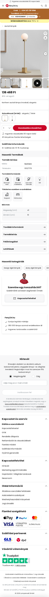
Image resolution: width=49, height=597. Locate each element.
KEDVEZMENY (23, 17)
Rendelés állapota (10, 436)
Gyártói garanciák (10, 453)
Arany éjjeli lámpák (33, 268)
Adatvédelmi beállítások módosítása (19, 574)
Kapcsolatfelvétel (13, 460)
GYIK (4, 432)
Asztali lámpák (10, 26)
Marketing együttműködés (14, 470)
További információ (13, 227)
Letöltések (8, 249)
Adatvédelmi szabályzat (13, 495)
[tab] (24, 436)
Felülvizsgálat (10, 241)
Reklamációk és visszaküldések (16, 440)
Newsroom (7, 478)
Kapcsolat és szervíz (14, 419)
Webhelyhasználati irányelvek (16, 499)
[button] (5, 83)
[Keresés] (42, 6)
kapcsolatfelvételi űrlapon (14, 404)
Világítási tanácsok (22, 474)
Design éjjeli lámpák (12, 268)
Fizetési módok (9, 444)
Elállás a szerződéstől (13, 424)
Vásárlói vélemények (15, 549)
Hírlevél (5, 466)
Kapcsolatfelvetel (10, 428)
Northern (28, 164)
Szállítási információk (12, 448)
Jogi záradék (8, 503)
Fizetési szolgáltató (14, 511)
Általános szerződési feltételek (16, 491)
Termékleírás (10, 234)
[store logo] (13, 6)
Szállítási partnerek (14, 533)
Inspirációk (7, 474)
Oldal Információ (12, 486)
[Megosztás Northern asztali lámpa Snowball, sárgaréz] (45, 38)
